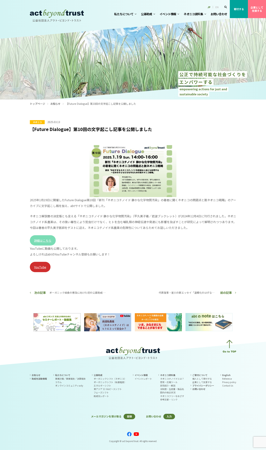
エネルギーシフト (102, 385)
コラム (58, 382)
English (226, 375)
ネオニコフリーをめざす (172, 396)
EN (217, 7)
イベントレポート (143, 378)
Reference (227, 378)
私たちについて (123, 13)
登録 (129, 416)
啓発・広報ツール (169, 382)
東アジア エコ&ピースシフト (108, 388)
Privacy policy (229, 382)
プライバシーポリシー (203, 385)
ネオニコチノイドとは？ (172, 378)
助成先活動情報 (39, 378)
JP (208, 7)
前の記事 (226, 292)
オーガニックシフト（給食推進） (110, 382)
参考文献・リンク (169, 399)
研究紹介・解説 (167, 385)
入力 (169, 416)
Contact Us (227, 385)
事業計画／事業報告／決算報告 (70, 378)
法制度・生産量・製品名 (172, 388)
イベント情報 (168, 13)
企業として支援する (257, 9)
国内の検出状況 (167, 392)
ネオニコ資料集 (193, 13)
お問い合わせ (219, 13)
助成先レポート (101, 396)
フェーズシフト (101, 392)
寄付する (239, 9)
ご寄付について (200, 375)
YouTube (40, 267)
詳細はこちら (42, 240)
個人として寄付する (202, 378)
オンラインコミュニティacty (69, 385)
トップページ (37, 103)
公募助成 (146, 13)
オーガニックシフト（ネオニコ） (110, 378)
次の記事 (40, 292)
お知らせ (55, 103)
